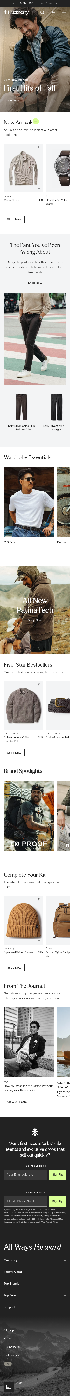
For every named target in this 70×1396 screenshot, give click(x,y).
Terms (48, 1222)
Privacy (56, 1222)
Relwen (7, 196)
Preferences (11, 1355)
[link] (13, 100)
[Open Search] (42, 12)
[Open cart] (53, 12)
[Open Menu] (64, 12)
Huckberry (9, 948)
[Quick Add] (38, 940)
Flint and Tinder (11, 733)
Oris (48, 196)
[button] (8, 1364)
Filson (49, 948)
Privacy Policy (12, 1346)
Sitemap (9, 1330)
